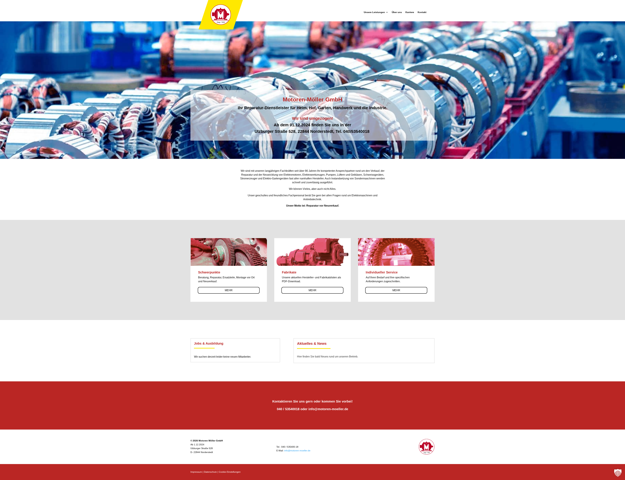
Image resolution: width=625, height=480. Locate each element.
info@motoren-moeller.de (328, 409)
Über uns (397, 12)
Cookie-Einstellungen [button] (230, 472)
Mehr (229, 290)
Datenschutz (210, 472)
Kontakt (422, 12)
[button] (618, 473)
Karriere (409, 12)
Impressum (196, 472)
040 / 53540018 (288, 409)
